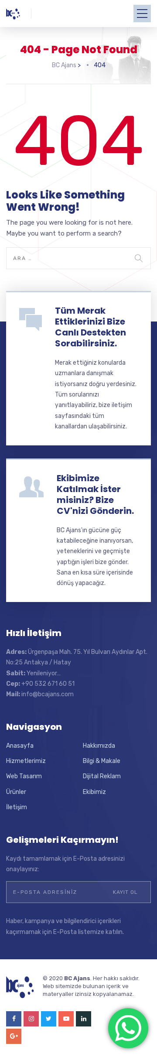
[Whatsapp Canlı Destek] (128, 1028)
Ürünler (16, 792)
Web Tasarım (24, 776)
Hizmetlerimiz (26, 761)
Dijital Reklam (102, 776)
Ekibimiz (94, 792)
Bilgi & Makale (101, 761)
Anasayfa (20, 745)
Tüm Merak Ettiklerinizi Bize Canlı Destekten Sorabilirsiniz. (90, 326)
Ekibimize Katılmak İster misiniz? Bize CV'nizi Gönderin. (95, 494)
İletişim (16, 807)
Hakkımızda (99, 745)
